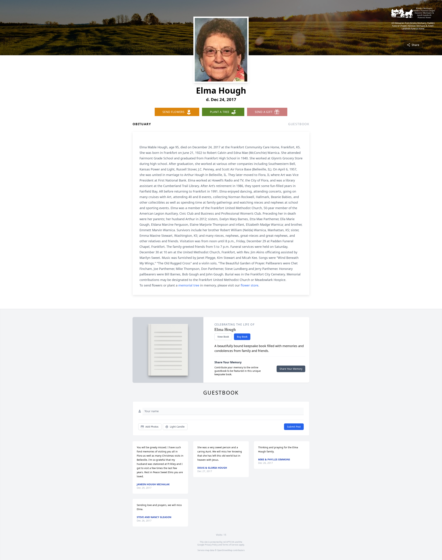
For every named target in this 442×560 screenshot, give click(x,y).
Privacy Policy (211, 544)
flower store (249, 285)
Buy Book (242, 336)
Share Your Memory (291, 368)
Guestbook (298, 124)
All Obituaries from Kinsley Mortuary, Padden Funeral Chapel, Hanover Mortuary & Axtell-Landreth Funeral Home (413, 26)
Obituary (142, 124)
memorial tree (188, 285)
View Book (223, 336)
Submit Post (294, 426)
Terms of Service (230, 544)
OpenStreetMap (224, 550)
